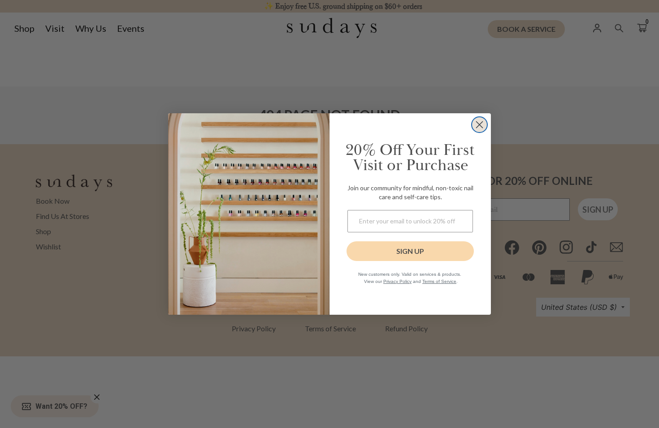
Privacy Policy (397, 281)
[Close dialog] (479, 125)
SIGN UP (410, 251)
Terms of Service (439, 281)
